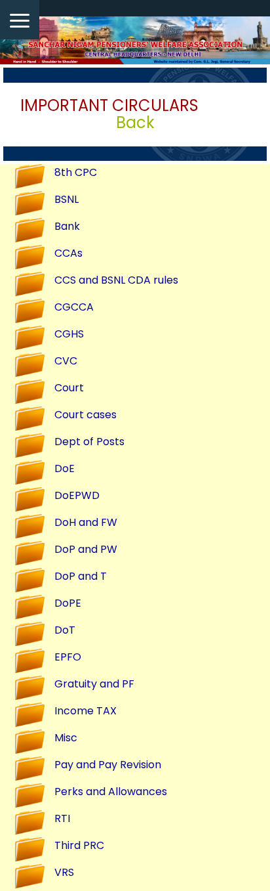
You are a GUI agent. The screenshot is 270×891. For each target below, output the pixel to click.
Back (135, 122)
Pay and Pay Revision (107, 764)
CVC (65, 360)
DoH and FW (85, 522)
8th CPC (75, 172)
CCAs (68, 253)
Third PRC (79, 845)
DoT (64, 630)
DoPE (67, 603)
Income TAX (85, 710)
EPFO (67, 656)
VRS (64, 872)
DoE (64, 468)
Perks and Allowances (110, 791)
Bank (67, 226)
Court (69, 387)
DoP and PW (85, 549)
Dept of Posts (89, 441)
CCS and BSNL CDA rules (116, 280)
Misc (65, 737)
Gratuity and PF (94, 683)
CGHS (69, 333)
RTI (62, 818)
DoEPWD (77, 495)
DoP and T (80, 576)
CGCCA (74, 307)
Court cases (85, 414)
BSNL (66, 199)
